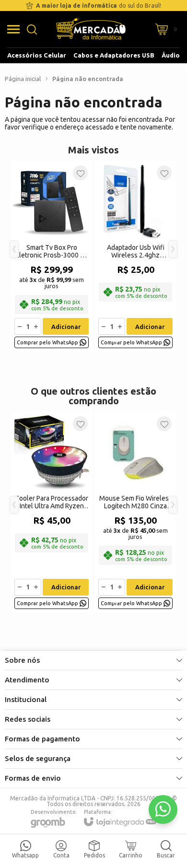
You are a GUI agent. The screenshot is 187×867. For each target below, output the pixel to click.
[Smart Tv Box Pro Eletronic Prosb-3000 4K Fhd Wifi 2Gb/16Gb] (52, 256)
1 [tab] (115, 339)
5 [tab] (148, 339)
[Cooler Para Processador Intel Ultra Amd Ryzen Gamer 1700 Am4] (52, 512)
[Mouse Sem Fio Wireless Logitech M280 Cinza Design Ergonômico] (135, 512)
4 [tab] (141, 339)
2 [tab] (125, 339)
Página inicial (23, 78)
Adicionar (66, 326)
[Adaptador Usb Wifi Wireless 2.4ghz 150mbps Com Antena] (135, 256)
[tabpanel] (51, 256)
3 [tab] (133, 339)
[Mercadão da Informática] (91, 29)
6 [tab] (156, 339)
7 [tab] (164, 339)
